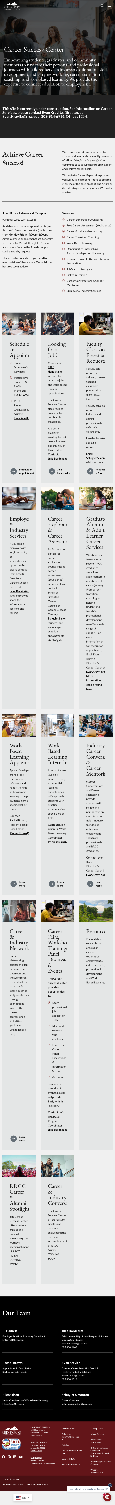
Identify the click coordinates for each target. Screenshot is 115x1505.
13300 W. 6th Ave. (38, 1430)
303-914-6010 (36, 1451)
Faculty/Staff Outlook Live (72, 1452)
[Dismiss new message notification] (110, 1485)
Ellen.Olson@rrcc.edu (13, 1403)
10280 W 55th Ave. (38, 1445)
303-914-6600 (36, 1435)
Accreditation (68, 1428)
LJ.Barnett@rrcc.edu (13, 1339)
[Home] (14, 1431)
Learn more (22, 884)
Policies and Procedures (96, 1441)
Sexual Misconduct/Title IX (37, 1484)
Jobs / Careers (97, 1434)
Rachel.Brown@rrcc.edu (14, 1371)
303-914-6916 (52, 116)
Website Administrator (96, 1471)
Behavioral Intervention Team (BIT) (70, 1437)
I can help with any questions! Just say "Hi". (88, 1489)
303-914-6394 (49, 1463)
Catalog (65, 1445)
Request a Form (100, 471)
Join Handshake (63, 471)
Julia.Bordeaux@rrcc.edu (63, 458)
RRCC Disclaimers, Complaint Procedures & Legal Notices (99, 1452)
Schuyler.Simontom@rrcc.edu (77, 1403)
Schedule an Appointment (26, 471)
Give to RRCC (68, 1459)
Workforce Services (71, 1464)
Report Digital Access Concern (100, 1462)
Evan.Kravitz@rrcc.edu (21, 116)
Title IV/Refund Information (13, 1484)
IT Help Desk (96, 1428)
